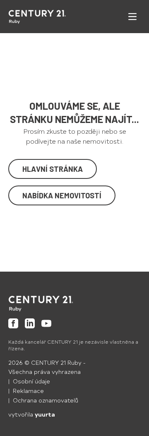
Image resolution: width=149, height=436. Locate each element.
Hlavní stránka (52, 168)
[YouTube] (46, 323)
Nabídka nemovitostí (61, 195)
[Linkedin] (30, 323)
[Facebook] (13, 323)
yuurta (45, 414)
